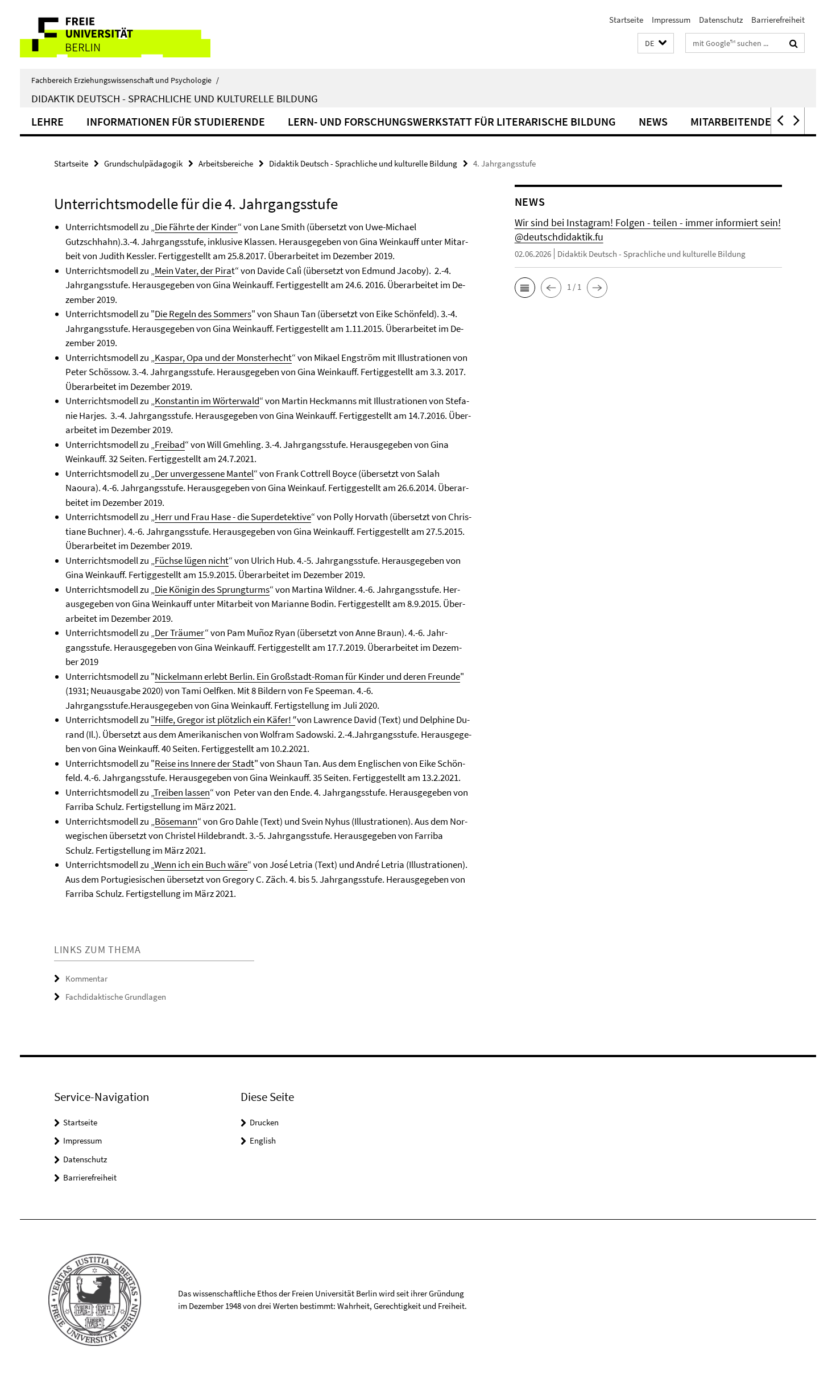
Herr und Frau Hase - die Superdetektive (233, 516)
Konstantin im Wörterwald (207, 400)
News (653, 121)
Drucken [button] (264, 1122)
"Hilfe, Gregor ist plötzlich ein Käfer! (221, 719)
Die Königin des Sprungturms (212, 589)
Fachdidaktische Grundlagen (115, 996)
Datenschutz (721, 19)
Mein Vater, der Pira (193, 270)
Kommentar (86, 978)
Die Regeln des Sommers (203, 313)
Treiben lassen (182, 792)
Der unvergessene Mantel (204, 473)
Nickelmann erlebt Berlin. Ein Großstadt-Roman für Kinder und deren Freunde (307, 676)
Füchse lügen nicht (192, 560)
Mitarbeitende (730, 121)
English (263, 1140)
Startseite (626, 19)
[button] (656, 43)
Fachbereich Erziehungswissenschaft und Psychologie (125, 80)
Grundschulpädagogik (143, 163)
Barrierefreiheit (778, 19)
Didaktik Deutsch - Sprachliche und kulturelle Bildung (174, 98)
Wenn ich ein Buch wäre (200, 864)
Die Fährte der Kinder (196, 227)
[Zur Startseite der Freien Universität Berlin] (115, 34)
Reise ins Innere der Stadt (204, 763)
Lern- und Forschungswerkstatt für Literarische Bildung (452, 121)
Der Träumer (180, 632)
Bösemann (176, 821)
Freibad (170, 444)
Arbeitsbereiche (225, 163)
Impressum (671, 19)
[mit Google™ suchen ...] (793, 43)
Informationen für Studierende (175, 121)
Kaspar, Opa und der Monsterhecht (223, 357)
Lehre (47, 121)
